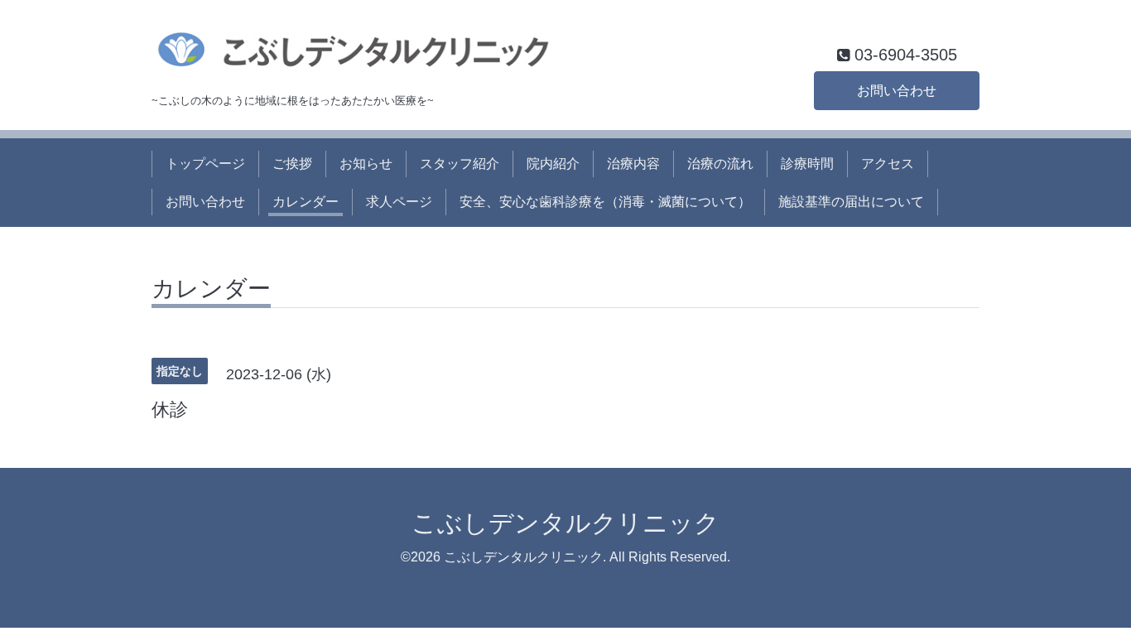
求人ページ (399, 202)
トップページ (205, 164)
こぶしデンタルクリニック (565, 523)
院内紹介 (553, 164)
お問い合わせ (896, 91)
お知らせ (365, 164)
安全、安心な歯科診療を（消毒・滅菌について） (605, 202)
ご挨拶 (292, 164)
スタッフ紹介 (459, 164)
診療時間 (807, 164)
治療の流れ (720, 164)
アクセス (887, 164)
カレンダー (305, 202)
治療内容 (633, 164)
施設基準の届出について (851, 202)
